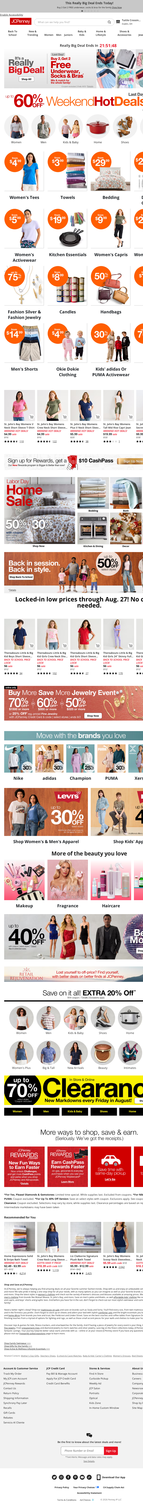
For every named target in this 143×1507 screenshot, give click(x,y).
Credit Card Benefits (58, 1383)
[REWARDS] (24, 1167)
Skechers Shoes (48, 1355)
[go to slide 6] (98, 11)
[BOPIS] (111, 1167)
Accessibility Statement (89, 1492)
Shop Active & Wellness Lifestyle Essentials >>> (27, 1348)
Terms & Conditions (66, 1499)
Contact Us (9, 1388)
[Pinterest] (75, 1477)
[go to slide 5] (95, 11)
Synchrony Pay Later (15, 1403)
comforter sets (105, 1312)
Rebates (8, 1417)
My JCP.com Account (15, 1378)
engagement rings (31, 1327)
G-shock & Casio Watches (69, 1355)
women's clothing (46, 1294)
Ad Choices (85, 1499)
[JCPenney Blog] (89, 1477)
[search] (110, 22)
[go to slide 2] (85, 11)
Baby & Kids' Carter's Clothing (97, 1355)
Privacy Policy (62, 1487)
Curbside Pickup (98, 1378)
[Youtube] (82, 1477)
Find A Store (96, 1373)
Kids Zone (95, 1403)
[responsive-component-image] (24, 171)
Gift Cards (9, 1412)
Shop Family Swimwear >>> (17, 1343)
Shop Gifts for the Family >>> (18, 1346)
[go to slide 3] (88, 11)
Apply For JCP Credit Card (61, 1378)
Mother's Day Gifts (30, 1355)
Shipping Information (15, 1398)
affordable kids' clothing (125, 1297)
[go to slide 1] (82, 11)
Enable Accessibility (11, 14)
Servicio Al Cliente (13, 1422)
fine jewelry (9, 1327)
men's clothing (11, 1297)
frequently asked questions (32, 1333)
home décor (14, 1315)
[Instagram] (61, 1477)
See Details (89, 1461)
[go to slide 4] (91, 11)
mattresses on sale (50, 1309)
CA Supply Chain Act (113, 1487)
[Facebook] (68, 1477)
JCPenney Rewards (14, 1383)
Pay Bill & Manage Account (61, 1373)
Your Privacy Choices (84, 1487)
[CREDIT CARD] (67, 1167)
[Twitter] (54, 1477)
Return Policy (11, 1393)
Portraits (94, 1393)
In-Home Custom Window (104, 1407)
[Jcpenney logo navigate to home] (21, 21)
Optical (93, 1398)
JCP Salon (94, 1388)
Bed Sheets (137, 1355)
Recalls (7, 1407)
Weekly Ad (95, 1383)
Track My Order (12, 1373)
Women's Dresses (122, 1355)
